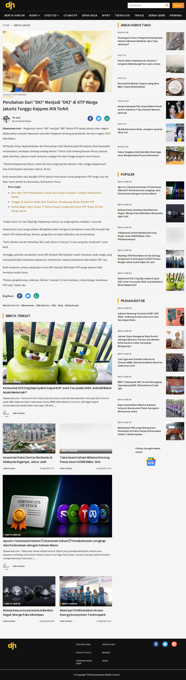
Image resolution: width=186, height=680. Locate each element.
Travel (139, 15)
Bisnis (33, 15)
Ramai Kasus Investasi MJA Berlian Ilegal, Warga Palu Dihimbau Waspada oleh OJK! (28, 614)
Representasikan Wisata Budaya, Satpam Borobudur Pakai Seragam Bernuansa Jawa (138, 408)
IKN (108, 133)
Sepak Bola (90, 15)
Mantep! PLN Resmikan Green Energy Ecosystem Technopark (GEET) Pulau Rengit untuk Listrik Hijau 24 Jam (83, 617)
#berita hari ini (11, 305)
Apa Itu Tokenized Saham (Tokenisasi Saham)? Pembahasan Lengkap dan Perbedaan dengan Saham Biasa (54, 543)
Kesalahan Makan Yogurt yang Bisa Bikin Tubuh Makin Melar (138, 85)
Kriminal (176, 15)
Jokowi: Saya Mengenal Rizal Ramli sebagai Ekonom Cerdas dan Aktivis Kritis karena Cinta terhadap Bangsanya (138, 341)
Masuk (178, 5)
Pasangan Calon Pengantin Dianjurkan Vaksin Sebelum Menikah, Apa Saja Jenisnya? (140, 41)
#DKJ (53, 305)
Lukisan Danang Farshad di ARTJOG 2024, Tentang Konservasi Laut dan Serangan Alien (138, 317)
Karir (105, 661)
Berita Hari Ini (15, 15)
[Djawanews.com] (10, 5)
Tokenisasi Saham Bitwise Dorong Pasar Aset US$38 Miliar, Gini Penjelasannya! (85, 461)
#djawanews (27, 305)
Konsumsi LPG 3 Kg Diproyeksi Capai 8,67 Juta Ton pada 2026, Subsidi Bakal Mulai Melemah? (140, 282)
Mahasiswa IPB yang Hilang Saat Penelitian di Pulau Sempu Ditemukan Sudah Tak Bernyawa (139, 431)
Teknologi (122, 15)
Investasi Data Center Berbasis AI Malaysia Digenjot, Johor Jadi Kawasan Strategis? (27, 461)
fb (156, 648)
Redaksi (106, 652)
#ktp (60, 305)
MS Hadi (16, 117)
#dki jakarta (43, 305)
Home (6, 25)
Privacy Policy (83, 652)
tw (165, 648)
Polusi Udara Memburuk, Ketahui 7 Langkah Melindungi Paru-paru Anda (139, 62)
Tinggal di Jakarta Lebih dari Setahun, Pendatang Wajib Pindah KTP (52, 202)
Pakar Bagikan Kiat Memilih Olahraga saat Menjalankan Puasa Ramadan (139, 154)
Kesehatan (123, 32)
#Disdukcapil (72, 305)
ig (174, 648)
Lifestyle (50, 15)
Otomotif (70, 15)
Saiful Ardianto (19, 413)
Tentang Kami (83, 644)
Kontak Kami (108, 644)
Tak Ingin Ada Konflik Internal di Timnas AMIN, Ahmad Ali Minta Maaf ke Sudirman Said (140, 362)
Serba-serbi (157, 15)
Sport (106, 15)
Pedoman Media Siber (84, 662)
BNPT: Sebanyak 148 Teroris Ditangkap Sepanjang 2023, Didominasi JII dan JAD (140, 385)
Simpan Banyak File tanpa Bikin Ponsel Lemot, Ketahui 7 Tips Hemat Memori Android (140, 109)
